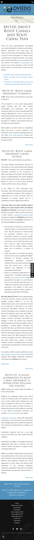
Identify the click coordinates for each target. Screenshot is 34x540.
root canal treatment (13, 413)
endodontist (26, 62)
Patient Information (17, 505)
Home (17, 503)
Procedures (17, 17)
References (5, 364)
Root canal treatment (16, 135)
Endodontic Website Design (11, 533)
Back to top (29, 144)
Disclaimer (17, 520)
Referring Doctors (17, 516)
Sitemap (17, 522)
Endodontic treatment (8, 418)
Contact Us (17, 518)
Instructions (17, 507)
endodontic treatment (21, 215)
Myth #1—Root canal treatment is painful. (18, 74)
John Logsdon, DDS (17, 514)
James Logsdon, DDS (17, 512)
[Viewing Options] (3, 536)
